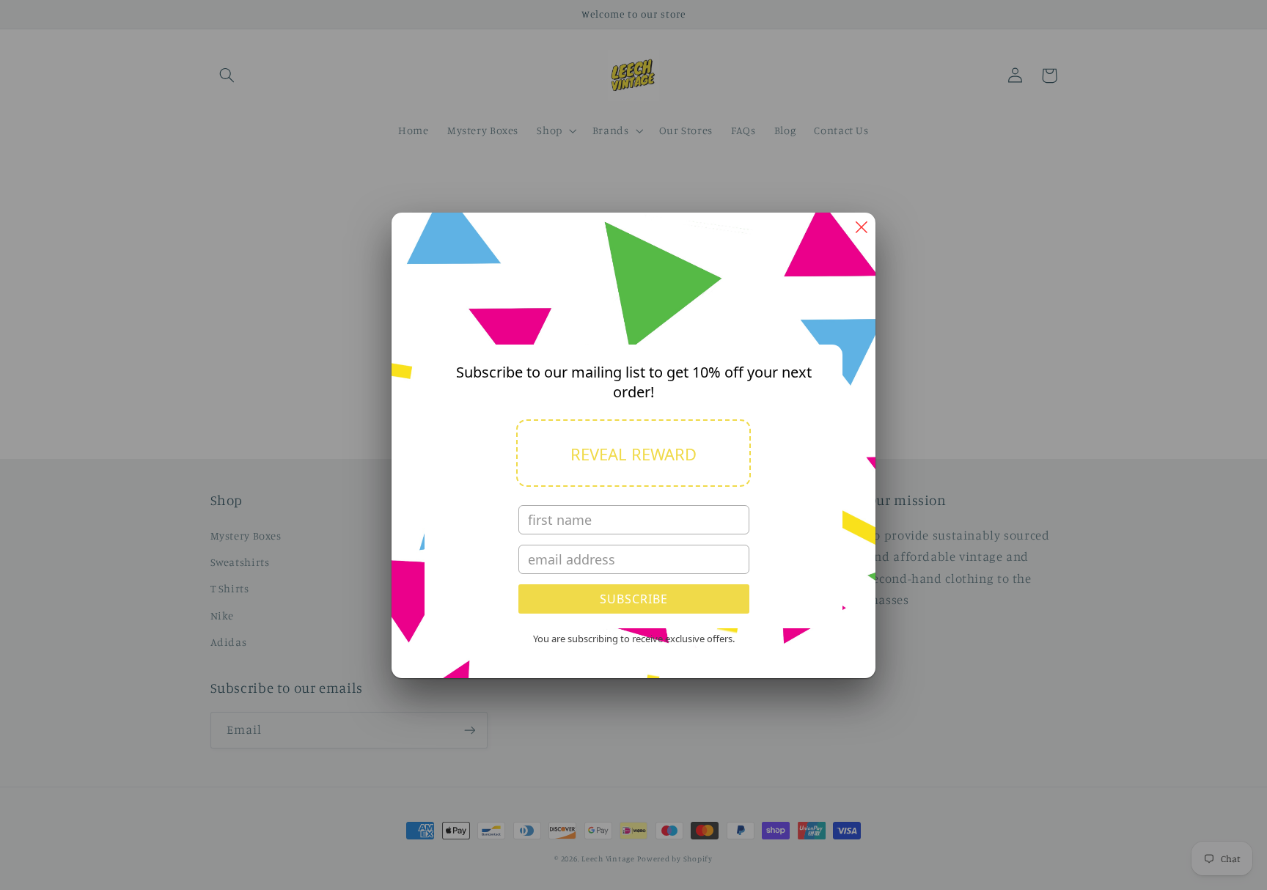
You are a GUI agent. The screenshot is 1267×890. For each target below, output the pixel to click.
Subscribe (634, 599)
